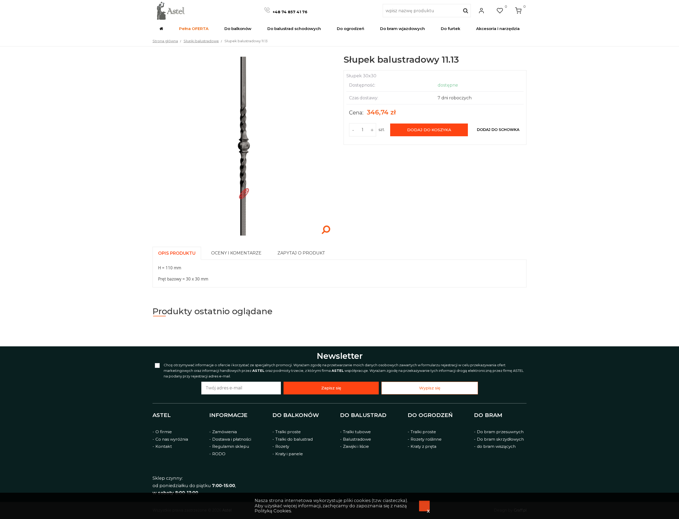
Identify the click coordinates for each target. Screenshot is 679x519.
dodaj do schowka (498, 129)
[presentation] (177, 253)
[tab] (179, 251)
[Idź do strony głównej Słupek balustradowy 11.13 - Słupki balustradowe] (171, 10)
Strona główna (165, 41)
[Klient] (481, 10)
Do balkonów (295, 415)
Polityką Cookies (273, 510)
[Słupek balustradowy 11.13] (244, 236)
